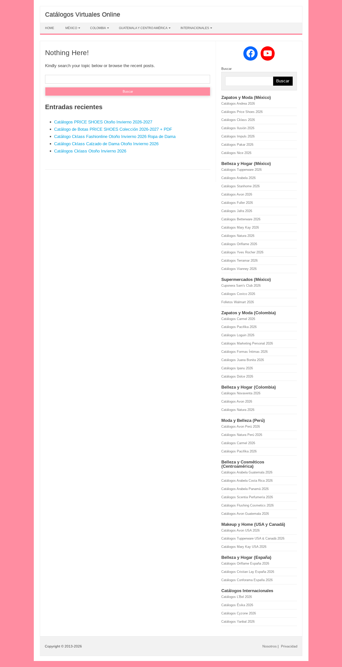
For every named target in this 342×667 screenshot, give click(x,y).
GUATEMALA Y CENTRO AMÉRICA (143, 28)
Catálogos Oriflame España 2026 (245, 563)
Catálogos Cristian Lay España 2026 (247, 572)
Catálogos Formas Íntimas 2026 (244, 352)
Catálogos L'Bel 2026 (236, 597)
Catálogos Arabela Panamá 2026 (245, 489)
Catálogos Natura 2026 (237, 236)
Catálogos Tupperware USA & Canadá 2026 (252, 538)
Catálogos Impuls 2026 (238, 136)
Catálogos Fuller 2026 (237, 203)
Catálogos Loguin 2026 (237, 335)
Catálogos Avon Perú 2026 (240, 426)
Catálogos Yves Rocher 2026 (242, 252)
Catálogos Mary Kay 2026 (240, 227)
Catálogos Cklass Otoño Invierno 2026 (90, 151)
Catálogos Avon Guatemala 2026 (245, 514)
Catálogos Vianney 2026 (239, 269)
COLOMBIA (98, 28)
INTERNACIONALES (195, 28)
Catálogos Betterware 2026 (240, 219)
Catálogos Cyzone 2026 (238, 613)
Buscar (226, 69)
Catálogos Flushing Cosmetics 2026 (247, 505)
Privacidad (289, 646)
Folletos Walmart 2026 (237, 302)
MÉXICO (71, 28)
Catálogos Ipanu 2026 (237, 368)
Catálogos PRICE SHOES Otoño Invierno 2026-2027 (103, 122)
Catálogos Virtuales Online (82, 14)
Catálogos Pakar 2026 (237, 144)
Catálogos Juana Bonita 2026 (242, 360)
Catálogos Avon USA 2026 (240, 530)
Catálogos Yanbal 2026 (238, 621)
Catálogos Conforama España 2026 (247, 580)
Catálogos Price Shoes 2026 (242, 112)
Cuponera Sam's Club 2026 (241, 285)
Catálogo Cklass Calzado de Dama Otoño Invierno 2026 (106, 143)
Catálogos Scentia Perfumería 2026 (247, 497)
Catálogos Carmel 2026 (238, 319)
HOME (49, 28)
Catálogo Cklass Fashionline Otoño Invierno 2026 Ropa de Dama (115, 136)
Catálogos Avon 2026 (236, 194)
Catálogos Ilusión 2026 (237, 128)
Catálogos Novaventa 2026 (240, 393)
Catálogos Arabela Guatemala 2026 (246, 472)
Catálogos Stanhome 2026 (240, 186)
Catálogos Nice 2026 (236, 153)
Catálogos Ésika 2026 (237, 605)
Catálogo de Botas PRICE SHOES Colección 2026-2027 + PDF (113, 129)
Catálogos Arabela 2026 (238, 178)
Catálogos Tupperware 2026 (241, 170)
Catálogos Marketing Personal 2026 (247, 343)
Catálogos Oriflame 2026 (239, 244)
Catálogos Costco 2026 (238, 294)
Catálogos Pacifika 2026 (239, 327)
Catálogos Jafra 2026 (236, 211)
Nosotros (269, 646)
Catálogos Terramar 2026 (239, 260)
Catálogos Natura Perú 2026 (241, 435)
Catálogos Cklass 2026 (238, 120)
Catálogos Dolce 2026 (237, 376)
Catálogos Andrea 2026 (238, 103)
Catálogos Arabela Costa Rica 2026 (247, 480)
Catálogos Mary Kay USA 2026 (243, 547)
